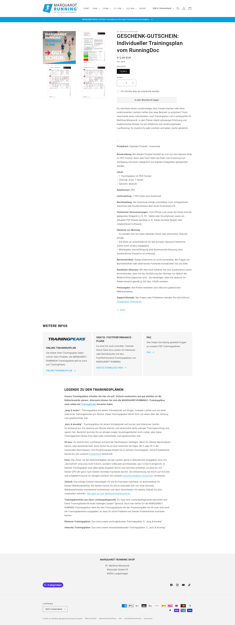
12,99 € (123, 71)
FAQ (149, 352)
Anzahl (119, 77)
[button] (96, 8)
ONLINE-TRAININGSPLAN (59, 370)
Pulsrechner (95, 454)
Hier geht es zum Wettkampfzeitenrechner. (109, 493)
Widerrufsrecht (91, 618)
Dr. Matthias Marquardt (58, 619)
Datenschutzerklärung (107, 618)
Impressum (148, 618)
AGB (120, 618)
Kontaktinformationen (133, 618)
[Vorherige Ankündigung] (44, 19)
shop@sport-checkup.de (129, 301)
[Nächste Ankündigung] (191, 19)
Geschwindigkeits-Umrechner (138, 475)
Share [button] (122, 310)
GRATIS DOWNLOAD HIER (109, 367)
